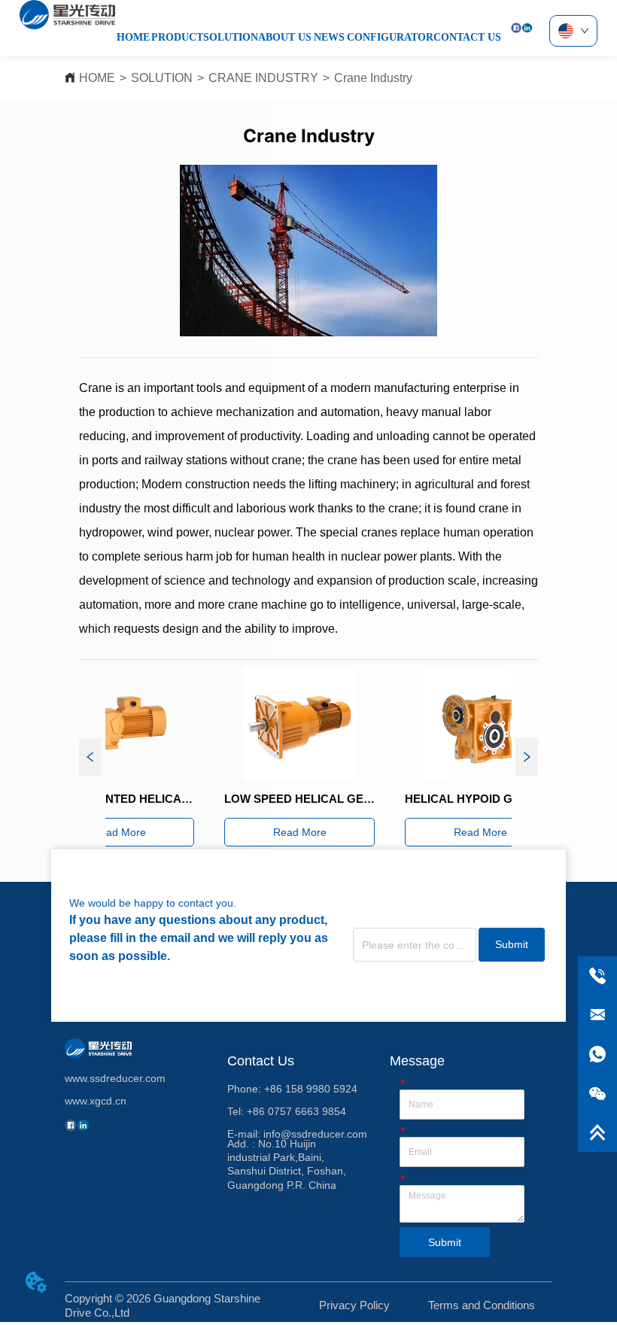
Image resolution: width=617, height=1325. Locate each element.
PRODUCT (177, 37)
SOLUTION (230, 37)
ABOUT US (285, 37)
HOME (133, 37)
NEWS (329, 37)
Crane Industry (373, 77)
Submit (511, 944)
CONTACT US (467, 37)
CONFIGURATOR (390, 37)
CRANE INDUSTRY (263, 77)
